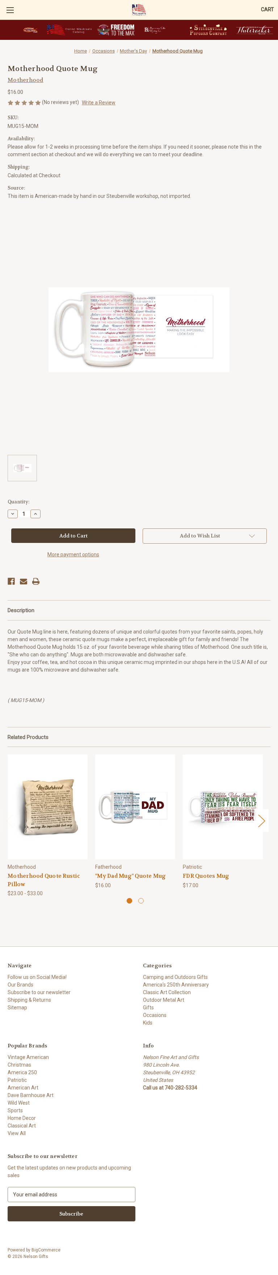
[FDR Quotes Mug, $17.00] (223, 807)
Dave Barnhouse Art (31, 1095)
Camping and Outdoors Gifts (175, 977)
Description (21, 610)
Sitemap (17, 1007)
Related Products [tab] (28, 737)
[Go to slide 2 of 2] (141, 901)
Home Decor (22, 1118)
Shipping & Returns (29, 1000)
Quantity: (18, 502)
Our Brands (20, 985)
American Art (23, 1088)
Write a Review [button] (98, 102)
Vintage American (28, 1057)
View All (17, 1133)
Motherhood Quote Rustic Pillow (44, 880)
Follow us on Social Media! (37, 977)
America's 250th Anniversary (176, 985)
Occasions (155, 1015)
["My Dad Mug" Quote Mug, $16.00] (135, 807)
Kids (147, 1023)
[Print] (35, 581)
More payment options (73, 554)
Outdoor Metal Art (163, 1000)
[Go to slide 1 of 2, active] (129, 901)
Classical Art (22, 1126)
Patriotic (17, 1080)
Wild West (19, 1103)
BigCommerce (45, 1250)
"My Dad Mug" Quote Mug (130, 876)
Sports (15, 1110)
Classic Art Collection (167, 992)
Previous (9, 821)
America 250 (22, 1072)
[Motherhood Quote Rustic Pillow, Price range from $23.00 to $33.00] (48, 807)
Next (261, 821)
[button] (30, 30)
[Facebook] (11, 581)
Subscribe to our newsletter (39, 992)
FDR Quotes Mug (206, 876)
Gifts (148, 1007)
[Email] (23, 581)
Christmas (19, 1065)
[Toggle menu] (10, 10)
